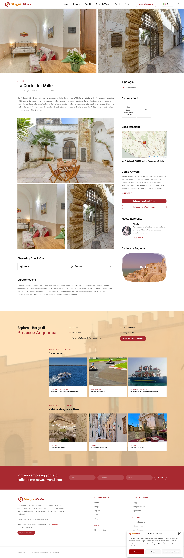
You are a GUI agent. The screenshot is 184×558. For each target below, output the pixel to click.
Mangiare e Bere (129, 332)
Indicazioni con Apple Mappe (144, 207)
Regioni (97, 511)
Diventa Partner (100, 530)
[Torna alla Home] (17, 4)
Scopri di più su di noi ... (26, 533)
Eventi (117, 4)
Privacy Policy (137, 526)
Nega (153, 552)
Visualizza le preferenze (171, 552)
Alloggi (134, 502)
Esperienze (136, 511)
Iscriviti (160, 477)
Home (65, 4)
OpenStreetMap (161, 157)
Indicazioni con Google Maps (144, 201)
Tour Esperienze (129, 327)
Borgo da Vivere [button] (103, 4)
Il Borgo (75, 327)
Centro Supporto (146, 4)
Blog (95, 519)
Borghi (88, 4)
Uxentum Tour (56, 524)
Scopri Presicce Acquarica (133, 338)
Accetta (136, 552)
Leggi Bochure (137, 530)
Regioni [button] (76, 4)
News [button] (127, 4)
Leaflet (152, 157)
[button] (180, 534)
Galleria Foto (76, 332)
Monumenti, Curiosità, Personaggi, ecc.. (87, 338)
